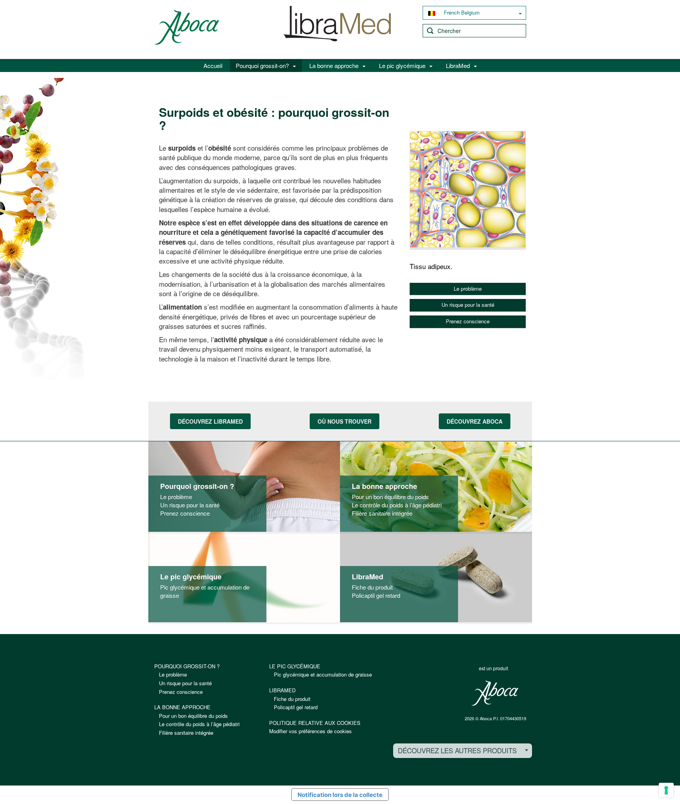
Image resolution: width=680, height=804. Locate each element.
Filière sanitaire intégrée (382, 513)
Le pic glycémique (402, 65)
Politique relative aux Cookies (314, 723)
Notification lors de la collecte (340, 794)
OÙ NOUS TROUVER (344, 421)
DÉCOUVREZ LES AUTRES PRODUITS (457, 750)
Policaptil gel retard (376, 595)
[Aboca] (494, 693)
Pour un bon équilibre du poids (390, 496)
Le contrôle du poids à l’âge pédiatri (397, 505)
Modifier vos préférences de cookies (310, 731)
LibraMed (458, 65)
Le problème (468, 288)
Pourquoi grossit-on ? (197, 486)
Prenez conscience (468, 321)
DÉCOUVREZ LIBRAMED (210, 421)
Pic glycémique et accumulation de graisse (323, 674)
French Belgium (461, 12)
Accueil (212, 65)
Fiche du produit (372, 587)
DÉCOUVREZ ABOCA (475, 421)
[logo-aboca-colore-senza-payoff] (186, 26)
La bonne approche (333, 65)
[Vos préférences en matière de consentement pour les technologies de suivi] (666, 790)
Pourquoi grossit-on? (262, 65)
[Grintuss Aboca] (337, 28)
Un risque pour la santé (468, 304)
